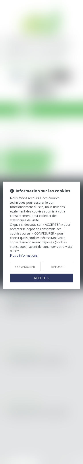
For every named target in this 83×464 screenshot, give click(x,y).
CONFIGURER (25, 267)
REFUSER (57, 267)
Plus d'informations (24, 255)
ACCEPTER (41, 278)
